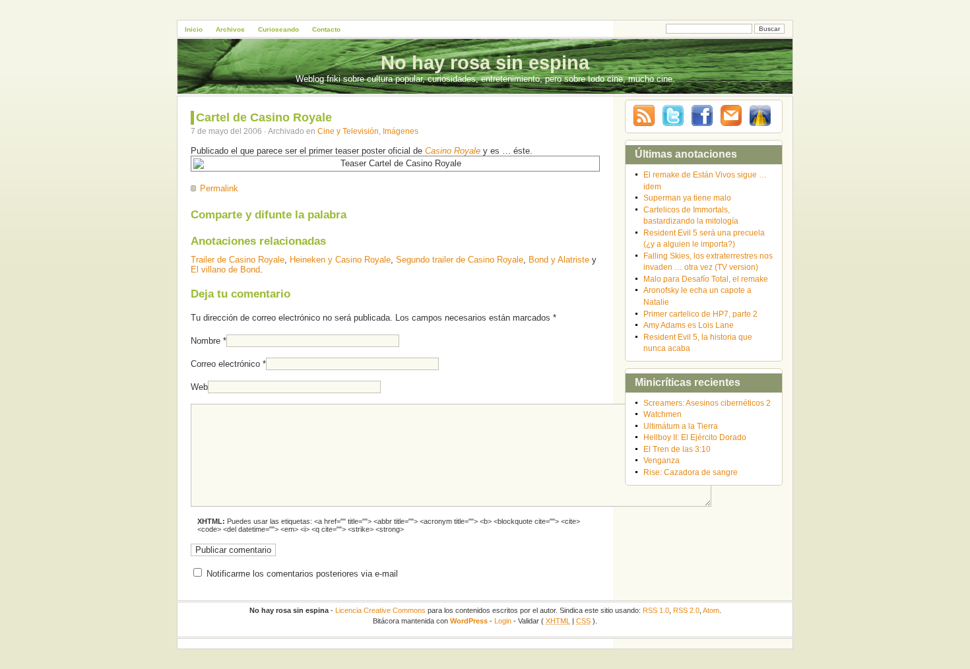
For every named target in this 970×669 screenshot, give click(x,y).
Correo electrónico (225, 364)
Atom (711, 610)
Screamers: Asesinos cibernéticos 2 (707, 402)
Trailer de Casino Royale (237, 260)
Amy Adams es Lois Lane (688, 325)
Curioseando (278, 29)
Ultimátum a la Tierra (680, 426)
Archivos (230, 29)
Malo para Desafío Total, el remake (705, 278)
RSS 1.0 (656, 610)
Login (502, 621)
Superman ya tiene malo (687, 197)
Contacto (326, 29)
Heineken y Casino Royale (340, 260)
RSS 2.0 (686, 610)
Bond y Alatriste (559, 260)
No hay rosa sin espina (485, 62)
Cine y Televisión (348, 131)
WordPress (469, 621)
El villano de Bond (225, 269)
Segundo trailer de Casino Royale (459, 260)
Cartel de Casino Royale (264, 117)
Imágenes (400, 131)
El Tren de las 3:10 (677, 449)
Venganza (661, 460)
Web (199, 387)
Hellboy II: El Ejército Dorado (694, 437)
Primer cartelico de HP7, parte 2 (700, 313)
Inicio (194, 29)
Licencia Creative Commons (380, 610)
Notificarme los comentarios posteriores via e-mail (302, 574)
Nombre (205, 341)
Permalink (219, 188)
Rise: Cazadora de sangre (690, 472)
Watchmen (662, 414)
